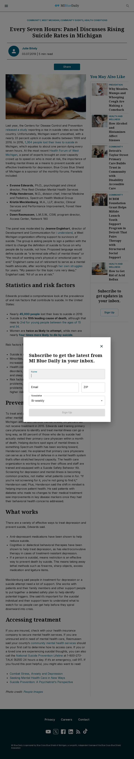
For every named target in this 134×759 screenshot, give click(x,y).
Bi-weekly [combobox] (37, 400)
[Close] (101, 346)
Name (34, 372)
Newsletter (36, 396)
